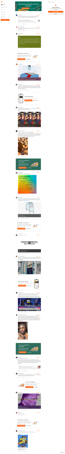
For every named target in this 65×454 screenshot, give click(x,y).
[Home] (2, 2)
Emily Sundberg (20, 26)
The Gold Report (22, 78)
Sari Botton (19, 197)
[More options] (40, 15)
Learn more (32, 8)
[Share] (26, 24)
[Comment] (21, 49)
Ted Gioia (19, 357)
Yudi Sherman (20, 64)
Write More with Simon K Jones (24, 250)
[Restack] (23, 30)
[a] (29, 242)
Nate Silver (19, 392)
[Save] (39, 46)
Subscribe (38, 26)
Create (5, 19)
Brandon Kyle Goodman (21, 314)
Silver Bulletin (21, 406)
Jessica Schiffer (31, 108)
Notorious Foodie (20, 130)
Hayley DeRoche (20, 172)
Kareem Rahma (20, 373)
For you (17, 12)
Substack (20, 198)
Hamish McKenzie (20, 256)
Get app (62, 452)
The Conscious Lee (21, 430)
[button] (5, 5)
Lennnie (19, 412)
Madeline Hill (20, 107)
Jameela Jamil (20, 84)
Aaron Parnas (20, 292)
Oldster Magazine (26, 200)
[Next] (40, 267)
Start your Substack (25, 8)
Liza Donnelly (38, 198)
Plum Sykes (19, 33)
